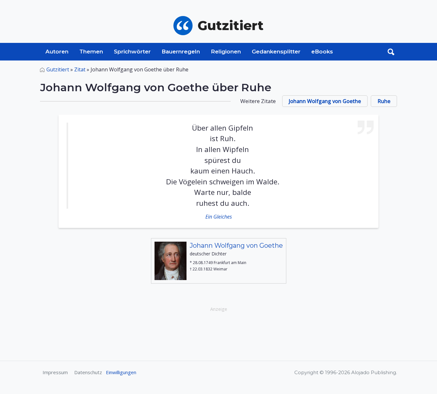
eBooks (322, 51)
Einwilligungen (121, 372)
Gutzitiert (57, 69)
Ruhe (383, 101)
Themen (91, 51)
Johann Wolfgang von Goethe (325, 101)
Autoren (56, 51)
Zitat (79, 69)
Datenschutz (88, 372)
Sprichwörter (132, 51)
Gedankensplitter (276, 51)
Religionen (226, 51)
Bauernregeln (181, 51)
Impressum (55, 372)
